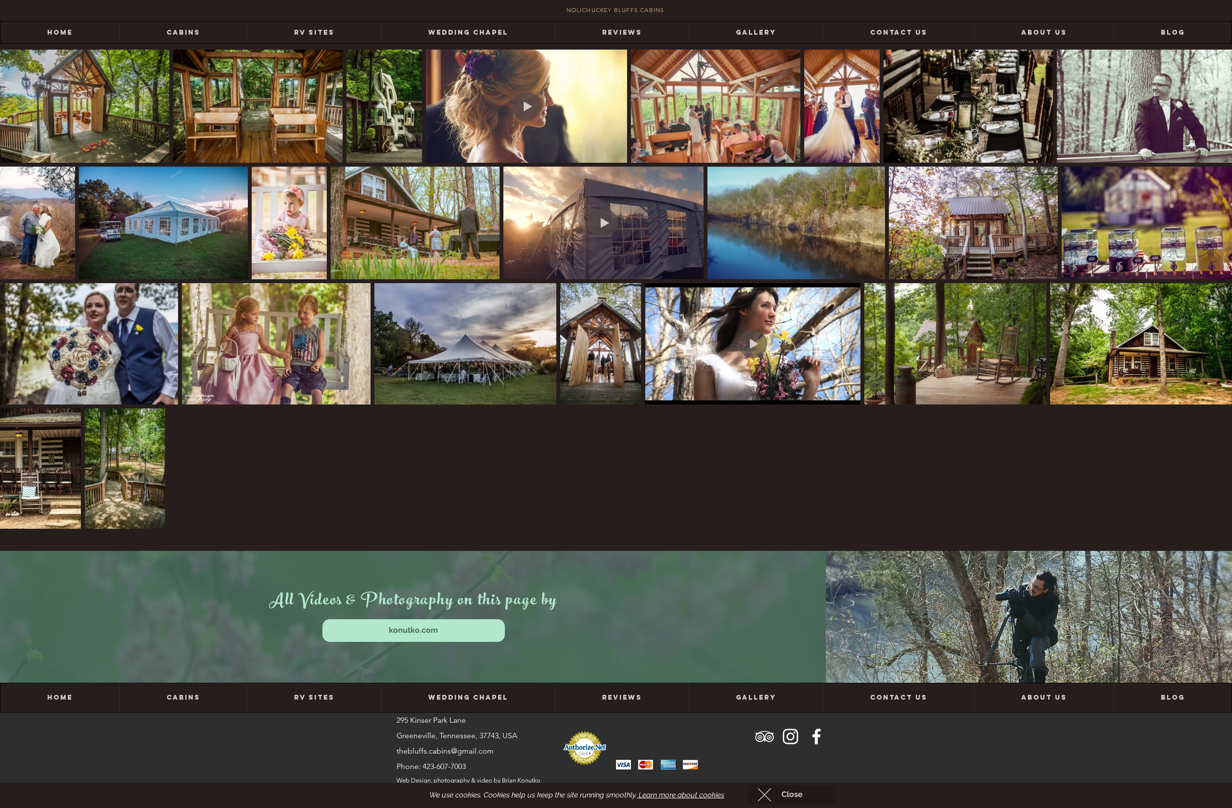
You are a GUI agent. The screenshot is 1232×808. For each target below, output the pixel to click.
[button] (792, 794)
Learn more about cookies (680, 795)
